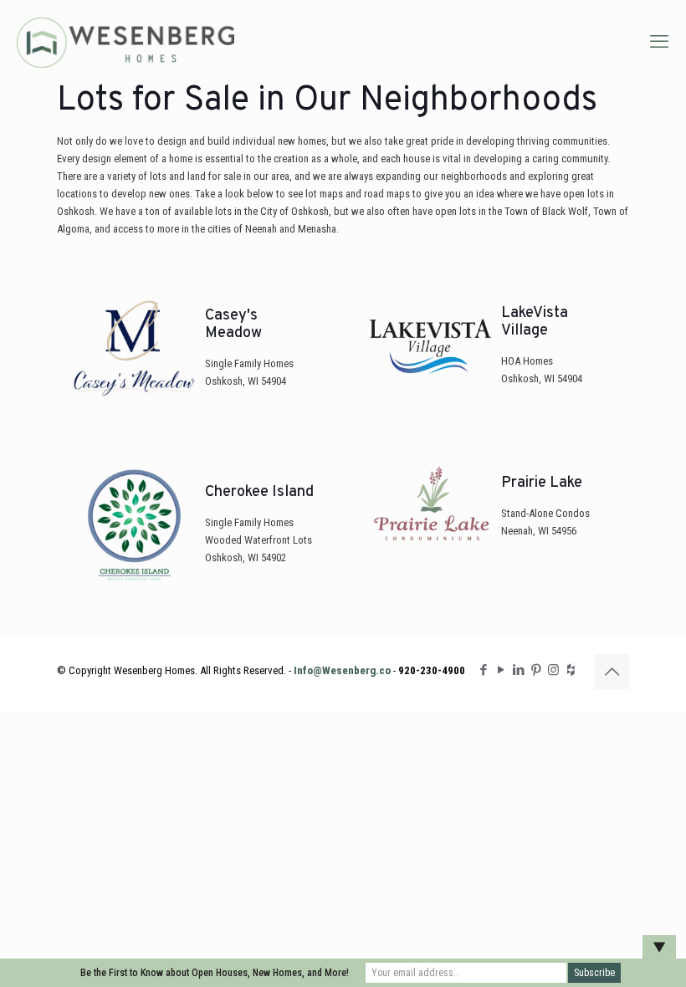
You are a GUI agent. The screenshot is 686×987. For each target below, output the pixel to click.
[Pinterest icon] (536, 670)
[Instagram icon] (553, 670)
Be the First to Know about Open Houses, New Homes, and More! (214, 973)
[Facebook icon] (483, 670)
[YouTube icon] (500, 670)
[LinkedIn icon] (518, 670)
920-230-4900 (431, 670)
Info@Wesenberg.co (342, 670)
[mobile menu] (659, 42)
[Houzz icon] (571, 670)
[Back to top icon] (611, 671)
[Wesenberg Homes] (126, 42)
